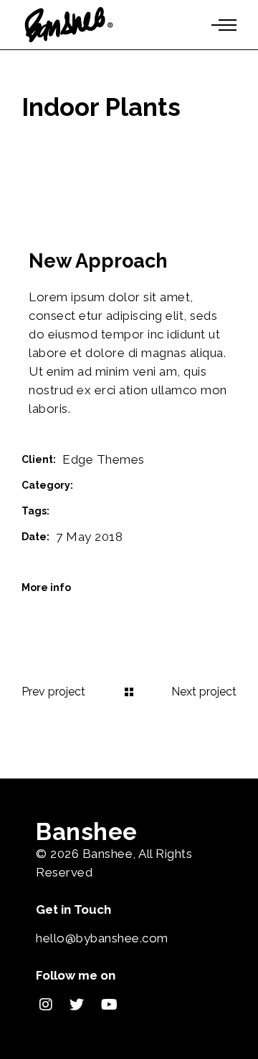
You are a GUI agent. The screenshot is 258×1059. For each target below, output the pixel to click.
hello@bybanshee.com (102, 938)
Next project (203, 691)
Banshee (107, 853)
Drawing (77, 510)
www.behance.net (129, 587)
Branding (103, 485)
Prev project (53, 691)
